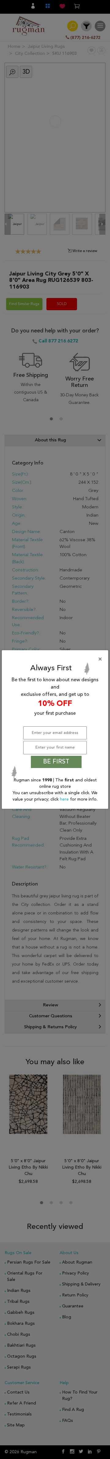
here (65, 799)
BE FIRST (56, 762)
